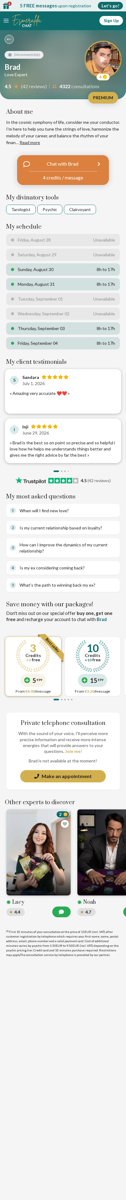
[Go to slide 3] (65, 471)
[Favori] (65, 824)
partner (104, 955)
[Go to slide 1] (56, 471)
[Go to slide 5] (71, 699)
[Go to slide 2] (61, 471)
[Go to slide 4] (68, 471)
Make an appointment (67, 776)
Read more (30, 142)
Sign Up (111, 20)
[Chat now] (61, 912)
